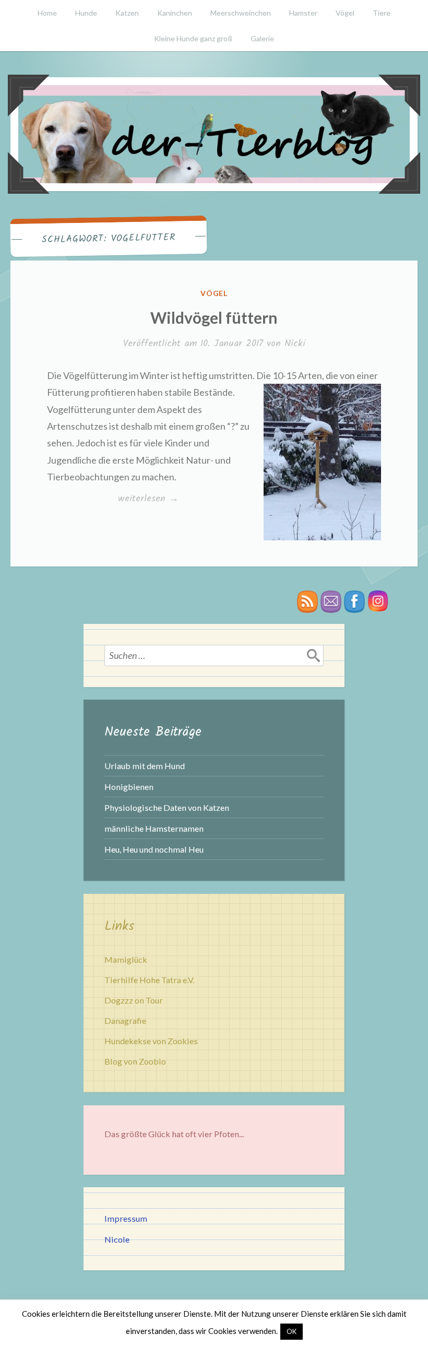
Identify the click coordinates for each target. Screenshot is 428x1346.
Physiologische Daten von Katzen (166, 807)
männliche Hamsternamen (154, 828)
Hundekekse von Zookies (151, 1041)
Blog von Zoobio (135, 1061)
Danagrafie (125, 1020)
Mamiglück (125, 959)
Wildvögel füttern (214, 317)
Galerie (262, 38)
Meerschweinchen (240, 12)
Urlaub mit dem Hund (144, 766)
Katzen (127, 12)
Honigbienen (128, 787)
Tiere (381, 12)
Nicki (294, 343)
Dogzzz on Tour (133, 1000)
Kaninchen (174, 12)
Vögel (345, 12)
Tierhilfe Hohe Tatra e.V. (149, 980)
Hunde (86, 12)
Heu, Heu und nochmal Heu (154, 849)
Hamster (303, 12)
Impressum (125, 1218)
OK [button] (291, 1331)
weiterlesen (148, 499)
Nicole (116, 1239)
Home (47, 12)
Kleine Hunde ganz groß (193, 38)
